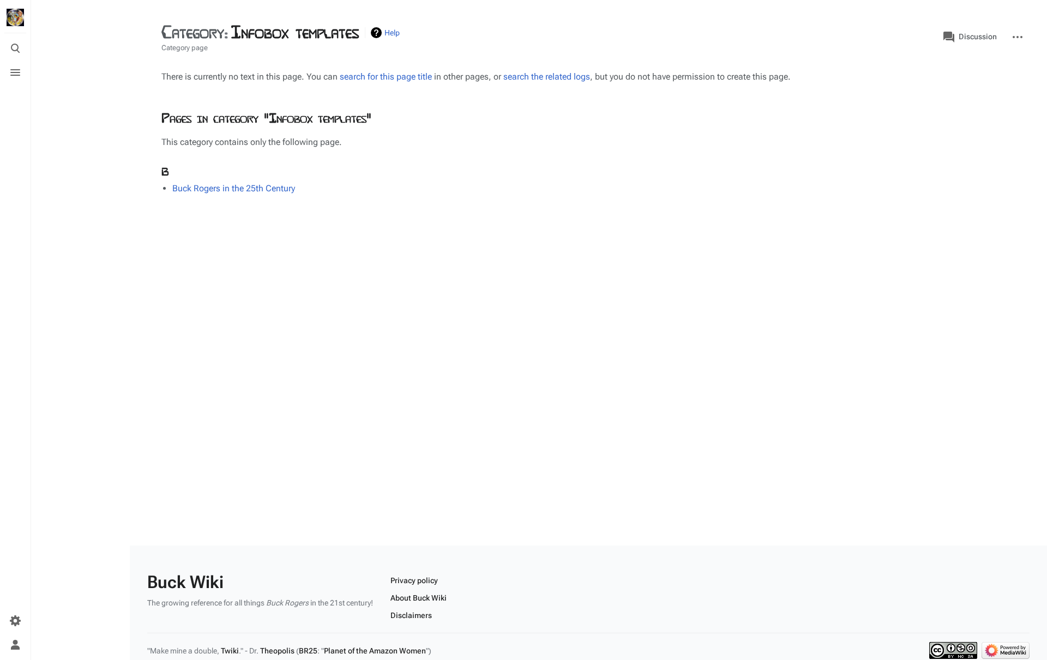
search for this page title (386, 76)
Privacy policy (414, 580)
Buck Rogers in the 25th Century (233, 188)
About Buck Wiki (418, 598)
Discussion (978, 36)
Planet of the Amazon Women (375, 650)
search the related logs (546, 76)
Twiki (230, 650)
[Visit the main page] (15, 17)
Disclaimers (411, 615)
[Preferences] (15, 621)
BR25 (308, 650)
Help (392, 32)
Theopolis (277, 650)
